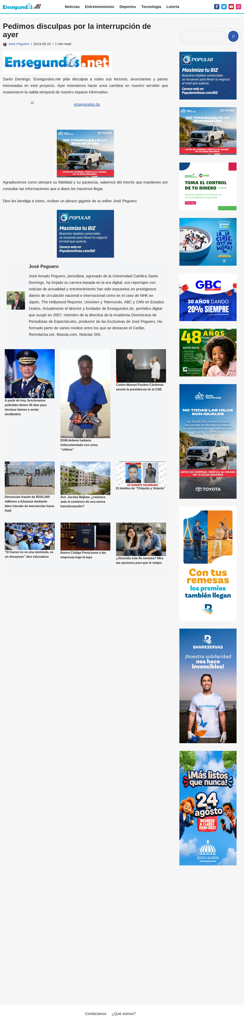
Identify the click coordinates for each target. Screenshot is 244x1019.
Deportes (128, 7)
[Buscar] (233, 36)
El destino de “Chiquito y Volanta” (140, 488)
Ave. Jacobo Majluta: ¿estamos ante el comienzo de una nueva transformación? (82, 501)
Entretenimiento (99, 7)
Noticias (72, 7)
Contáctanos (95, 1014)
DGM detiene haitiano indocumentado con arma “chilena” (79, 445)
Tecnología (151, 7)
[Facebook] (216, 6)
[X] (224, 6)
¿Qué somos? (124, 1014)
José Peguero (18, 44)
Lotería (172, 7)
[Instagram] (238, 6)
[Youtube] (231, 6)
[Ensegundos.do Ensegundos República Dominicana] (22, 6)
